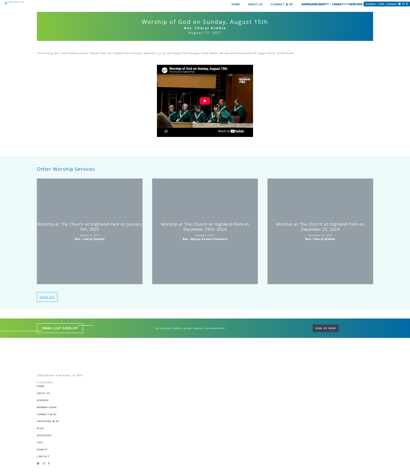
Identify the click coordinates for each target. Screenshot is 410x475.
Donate (392, 3)
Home (40, 386)
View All (47, 297)
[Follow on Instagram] (403, 4)
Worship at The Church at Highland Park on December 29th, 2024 (205, 226)
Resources (44, 435)
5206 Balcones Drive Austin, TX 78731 (60, 375)
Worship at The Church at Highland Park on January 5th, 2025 (89, 226)
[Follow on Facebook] (407, 4)
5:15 (159, 53)
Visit (382, 3)
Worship (43, 400)
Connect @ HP (47, 414)
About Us (43, 393)
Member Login (46, 407)
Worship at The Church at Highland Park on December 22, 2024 (320, 226)
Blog (40, 428)
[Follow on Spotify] (399, 4)
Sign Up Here (325, 328)
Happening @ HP (48, 421)
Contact (370, 3)
